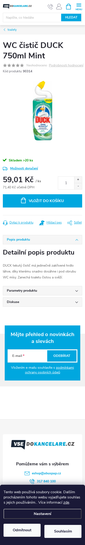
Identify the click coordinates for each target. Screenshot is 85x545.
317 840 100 (46, 481)
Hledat (71, 17)
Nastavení (42, 513)
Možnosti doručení (24, 168)
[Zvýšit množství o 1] (78, 180)
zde (66, 502)
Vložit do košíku (46, 200)
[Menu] (78, 6)
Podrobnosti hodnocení (66, 66)
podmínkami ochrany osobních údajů (49, 370)
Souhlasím (63, 531)
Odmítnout (22, 530)
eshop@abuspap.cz (46, 473)
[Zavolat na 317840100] (50, 7)
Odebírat (61, 356)
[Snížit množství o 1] (78, 186)
